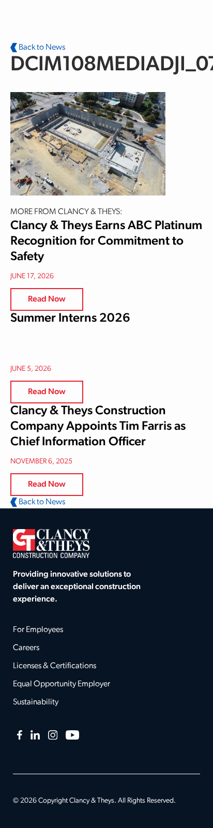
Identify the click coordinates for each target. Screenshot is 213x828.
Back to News (41, 47)
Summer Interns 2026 (70, 318)
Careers (26, 648)
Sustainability (35, 702)
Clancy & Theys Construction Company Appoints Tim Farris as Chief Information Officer (98, 426)
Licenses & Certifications (54, 666)
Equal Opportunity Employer (61, 684)
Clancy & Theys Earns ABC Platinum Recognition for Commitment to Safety (106, 241)
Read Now (47, 299)
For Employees (38, 630)
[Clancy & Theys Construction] (51, 543)
